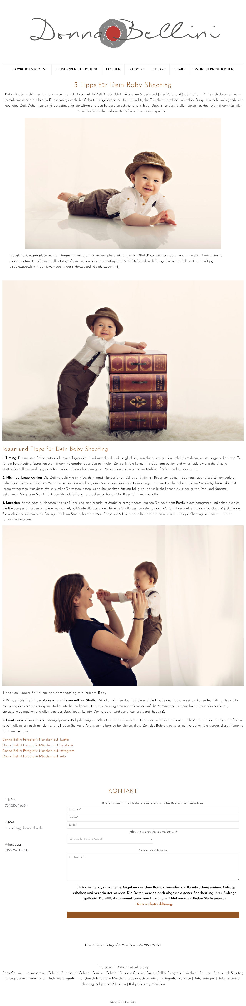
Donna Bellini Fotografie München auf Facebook (37, 745)
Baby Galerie (12, 973)
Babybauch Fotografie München (102, 978)
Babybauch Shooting (228, 973)
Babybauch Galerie (75, 973)
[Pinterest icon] (123, 991)
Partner (204, 973)
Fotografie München (176, 978)
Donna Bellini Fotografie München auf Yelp (34, 756)
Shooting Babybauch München (103, 984)
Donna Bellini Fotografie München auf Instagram (38, 751)
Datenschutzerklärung (154, 904)
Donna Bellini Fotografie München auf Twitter (35, 740)
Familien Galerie (104, 973)
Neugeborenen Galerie (41, 973)
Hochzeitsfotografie (61, 978)
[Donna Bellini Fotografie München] (123, 32)
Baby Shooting (228, 978)
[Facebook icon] (117, 991)
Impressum (105, 967)
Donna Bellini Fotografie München (171, 973)
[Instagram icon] (129, 991)
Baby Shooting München (147, 984)
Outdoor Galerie (131, 973)
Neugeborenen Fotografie (25, 978)
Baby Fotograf (204, 978)
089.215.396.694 (149, 945)
